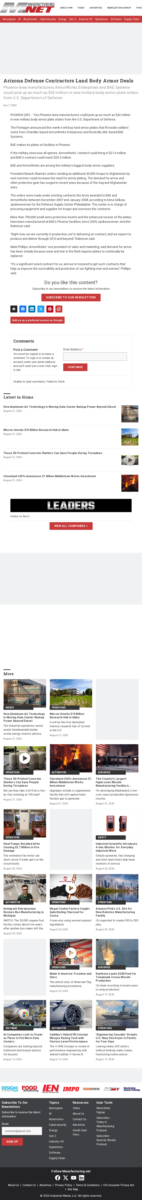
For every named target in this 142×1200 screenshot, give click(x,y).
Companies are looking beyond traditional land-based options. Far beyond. (22, 1050)
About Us (13, 1185)
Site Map (72, 1189)
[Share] (22, 309)
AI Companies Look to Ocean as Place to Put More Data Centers (23, 1038)
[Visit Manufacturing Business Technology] (131, 1088)
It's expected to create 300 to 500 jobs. (117, 922)
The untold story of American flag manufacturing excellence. (70, 984)
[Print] (13, 309)
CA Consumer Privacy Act (118, 1185)
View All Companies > (71, 526)
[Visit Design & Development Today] (10, 1088)
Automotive (59, 772)
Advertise (45, 1185)
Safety (102, 837)
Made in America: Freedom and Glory (71, 975)
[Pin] (49, 309)
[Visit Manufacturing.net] (111, 1088)
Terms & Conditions (88, 1185)
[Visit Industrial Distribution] (91, 1088)
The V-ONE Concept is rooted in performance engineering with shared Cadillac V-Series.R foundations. (70, 1050)
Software (11, 1028)
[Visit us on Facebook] (57, 1177)
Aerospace (104, 772)
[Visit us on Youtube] (73, 1177)
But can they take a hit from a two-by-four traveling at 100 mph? (24, 792)
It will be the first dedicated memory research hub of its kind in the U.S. (70, 726)
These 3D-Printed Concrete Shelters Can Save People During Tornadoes (52, 453)
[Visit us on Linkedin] (81, 1177)
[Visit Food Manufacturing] (30, 1088)
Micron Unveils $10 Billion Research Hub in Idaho (36, 430)
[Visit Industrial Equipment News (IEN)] (50, 1088)
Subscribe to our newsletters (71, 297)
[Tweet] (40, 309)
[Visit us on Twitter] (65, 1177)
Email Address (73, 349)
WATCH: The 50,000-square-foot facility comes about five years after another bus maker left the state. (23, 924)
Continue (75, 367)
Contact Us (29, 1185)
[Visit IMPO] (71, 1088)
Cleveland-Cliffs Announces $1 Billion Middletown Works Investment (49, 476)
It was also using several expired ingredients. (70, 922)
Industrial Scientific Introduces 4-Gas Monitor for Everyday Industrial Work (116, 847)
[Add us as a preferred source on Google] (58, 309)
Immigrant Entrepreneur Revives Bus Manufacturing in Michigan (23, 912)
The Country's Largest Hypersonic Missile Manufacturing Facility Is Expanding (112, 782)
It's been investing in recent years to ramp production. (117, 987)
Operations (59, 707)
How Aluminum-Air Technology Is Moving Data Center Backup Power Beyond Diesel (59, 406)
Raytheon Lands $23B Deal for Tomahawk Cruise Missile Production (116, 977)
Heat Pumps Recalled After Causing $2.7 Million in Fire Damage (21, 847)
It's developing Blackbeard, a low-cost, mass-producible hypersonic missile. (117, 794)
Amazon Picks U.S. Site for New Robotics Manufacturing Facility (115, 912)
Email (5, 1124)
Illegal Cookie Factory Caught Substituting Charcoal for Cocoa (70, 912)
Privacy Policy (63, 1185)
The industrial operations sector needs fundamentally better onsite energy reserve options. (23, 729)
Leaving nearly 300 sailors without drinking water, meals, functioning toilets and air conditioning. (114, 1050)
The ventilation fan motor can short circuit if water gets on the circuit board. (23, 859)
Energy (10, 707)
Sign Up (12, 1141)
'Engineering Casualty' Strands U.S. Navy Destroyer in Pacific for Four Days (116, 1038)
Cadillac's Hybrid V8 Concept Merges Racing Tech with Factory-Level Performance (69, 1038)
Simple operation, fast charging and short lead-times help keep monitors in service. (115, 859)
